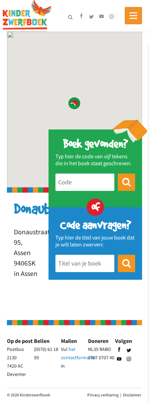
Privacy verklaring (103, 394)
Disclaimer (132, 394)
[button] (74, 103)
